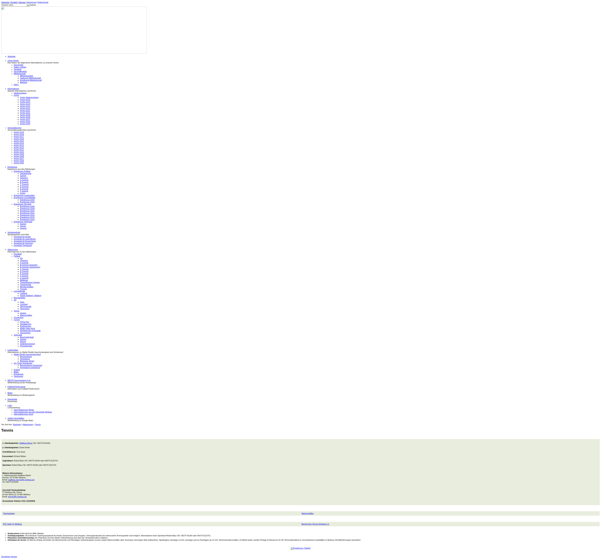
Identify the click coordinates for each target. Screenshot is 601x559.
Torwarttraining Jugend (30, 282)
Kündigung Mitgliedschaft (31, 80)
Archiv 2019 (19, 132)
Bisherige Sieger (27, 361)
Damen (23, 176)
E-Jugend (24, 189)
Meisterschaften (26, 287)
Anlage (23, 313)
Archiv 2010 (25, 113)
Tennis (16, 311)
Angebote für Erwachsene (25, 241)
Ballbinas (24, 280)
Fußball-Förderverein (17, 387)
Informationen (13, 89)
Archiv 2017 (19, 137)
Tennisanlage (9, 513)
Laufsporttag (13, 350)
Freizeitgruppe (26, 346)
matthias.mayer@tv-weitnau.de (21, 480)
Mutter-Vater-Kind (27, 328)
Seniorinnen (25, 333)
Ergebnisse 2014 (27, 219)
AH (21, 258)
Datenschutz (43, 2)
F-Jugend (24, 191)
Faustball (18, 254)
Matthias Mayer (26, 443)
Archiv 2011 (25, 111)
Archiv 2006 (25, 122)
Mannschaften (26, 315)
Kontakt (14, 2)
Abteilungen (13, 250)
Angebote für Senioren (23, 243)
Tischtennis (18, 317)
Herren (23, 226)
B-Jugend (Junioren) (29, 265)
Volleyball (18, 335)
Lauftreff (23, 293)
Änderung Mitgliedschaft (30, 78)
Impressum (31, 2)
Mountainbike (19, 298)
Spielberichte (25, 173)
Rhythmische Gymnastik (30, 331)
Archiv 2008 (25, 117)
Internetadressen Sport (23, 414)
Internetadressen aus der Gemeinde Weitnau (33, 412)
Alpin (22, 302)
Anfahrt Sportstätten (16, 418)
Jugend (23, 228)
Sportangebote (14, 232)
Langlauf (24, 304)
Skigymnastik (25, 306)
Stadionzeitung (20, 93)
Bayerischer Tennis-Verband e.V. (315, 524)
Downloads (12, 399)
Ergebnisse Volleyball (23, 222)
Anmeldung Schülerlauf (30, 368)
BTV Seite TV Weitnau (12, 524)
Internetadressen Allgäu (24, 410)
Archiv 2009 (25, 115)
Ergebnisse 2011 (27, 213)
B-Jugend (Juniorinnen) (30, 267)
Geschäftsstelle (20, 71)
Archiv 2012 (25, 108)
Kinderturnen (25, 326)
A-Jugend (24, 180)
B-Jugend (24, 182)
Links (10, 405)
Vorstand (17, 69)
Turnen (17, 320)
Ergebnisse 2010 (27, 211)
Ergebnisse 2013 (27, 217)
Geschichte (18, 65)
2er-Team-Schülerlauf (23, 363)
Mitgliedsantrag (26, 76)
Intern (16, 85)
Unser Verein (13, 60)
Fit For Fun (24, 322)
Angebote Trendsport (23, 245)
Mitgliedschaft (20, 74)
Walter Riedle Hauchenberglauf (27, 354)
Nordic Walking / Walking (30, 296)
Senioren (24, 178)
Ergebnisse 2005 (27, 200)
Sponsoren (24, 309)
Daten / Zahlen (20, 67)
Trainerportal (25, 285)
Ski (15, 300)
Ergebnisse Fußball (22, 171)
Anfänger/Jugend (27, 344)
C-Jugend (24, 184)
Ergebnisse (12, 167)
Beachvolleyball (27, 337)
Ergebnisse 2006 (27, 202)
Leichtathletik (19, 291)
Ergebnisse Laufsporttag (24, 195)
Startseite (5, 2)
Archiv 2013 (25, 106)
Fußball (17, 256)
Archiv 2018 (19, 134)
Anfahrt (17, 370)
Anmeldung (25, 359)
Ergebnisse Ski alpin (22, 204)
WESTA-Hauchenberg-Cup (19, 380)
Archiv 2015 (25, 102)
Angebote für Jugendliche (25, 239)
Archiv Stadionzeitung (29, 97)
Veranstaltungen (14, 128)
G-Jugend (24, 278)
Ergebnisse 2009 (27, 209)
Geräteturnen (25, 324)
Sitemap (22, 2)
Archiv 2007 (25, 119)
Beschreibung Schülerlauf (31, 365)
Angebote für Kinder (22, 237)
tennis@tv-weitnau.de (17, 497)
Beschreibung (26, 357)
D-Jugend (24, 187)
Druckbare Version (9, 557)
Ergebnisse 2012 (27, 215)
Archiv (16, 95)
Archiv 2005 (25, 124)
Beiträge (23, 82)
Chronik (23, 289)
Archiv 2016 (25, 100)
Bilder (16, 372)
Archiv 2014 (25, 104)
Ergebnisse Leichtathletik (24, 198)
